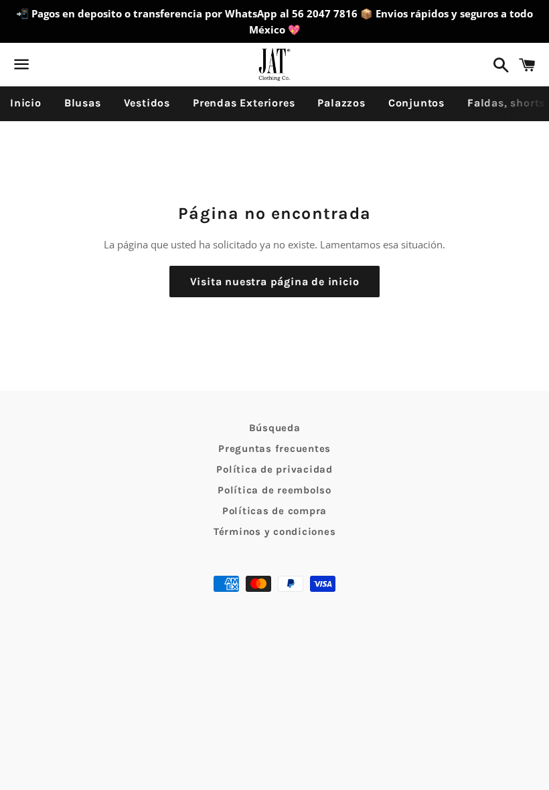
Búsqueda (275, 428)
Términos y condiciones (275, 532)
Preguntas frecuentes (274, 449)
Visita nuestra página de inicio (275, 281)
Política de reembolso (274, 490)
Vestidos (147, 102)
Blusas (82, 102)
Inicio (26, 102)
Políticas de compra (274, 511)
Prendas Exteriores (244, 102)
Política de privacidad (274, 469)
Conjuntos (416, 102)
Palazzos (341, 102)
